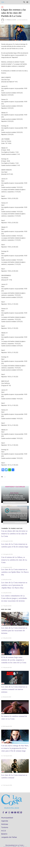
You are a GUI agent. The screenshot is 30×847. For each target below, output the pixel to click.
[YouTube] (12, 812)
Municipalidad (7, 818)
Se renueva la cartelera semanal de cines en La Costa (14, 717)
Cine (5, 476)
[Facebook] (3, 812)
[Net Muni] (18, 812)
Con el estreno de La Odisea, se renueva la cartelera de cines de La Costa (14, 560)
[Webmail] (21, 812)
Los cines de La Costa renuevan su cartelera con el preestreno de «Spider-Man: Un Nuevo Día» (14, 585)
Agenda (4, 821)
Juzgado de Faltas (9, 837)
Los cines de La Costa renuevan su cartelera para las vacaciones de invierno (14, 630)
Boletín (4, 834)
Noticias (4, 824)
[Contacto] (15, 812)
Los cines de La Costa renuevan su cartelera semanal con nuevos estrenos (14, 689)
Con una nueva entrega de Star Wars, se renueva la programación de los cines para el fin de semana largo (15, 748)
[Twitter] (6, 812)
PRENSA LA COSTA (11, 19)
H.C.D (3, 831)
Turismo (4, 827)
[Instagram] (9, 812)
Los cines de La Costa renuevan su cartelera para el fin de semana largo (14, 545)
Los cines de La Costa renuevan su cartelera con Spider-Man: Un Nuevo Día (15, 572)
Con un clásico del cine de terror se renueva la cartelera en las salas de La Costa (14, 533)
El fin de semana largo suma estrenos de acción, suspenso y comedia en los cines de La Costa (13, 660)
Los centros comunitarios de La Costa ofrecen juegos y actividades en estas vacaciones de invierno (14, 598)
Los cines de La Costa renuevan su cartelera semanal (14, 776)
